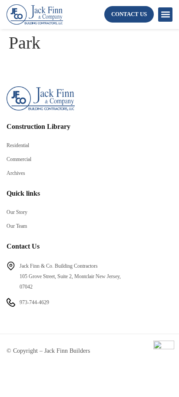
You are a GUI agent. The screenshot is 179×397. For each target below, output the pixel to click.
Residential (18, 145)
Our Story (17, 212)
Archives (16, 173)
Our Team (17, 226)
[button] (165, 14)
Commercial (19, 159)
